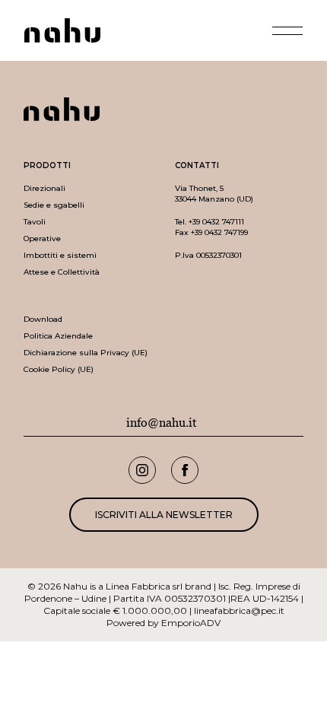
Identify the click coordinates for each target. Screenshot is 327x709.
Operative (42, 238)
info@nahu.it (161, 423)
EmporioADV (191, 622)
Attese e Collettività (62, 272)
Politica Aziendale (58, 336)
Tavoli (35, 222)
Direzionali (44, 188)
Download (43, 319)
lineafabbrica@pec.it (239, 610)
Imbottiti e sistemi (60, 255)
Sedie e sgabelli (54, 205)
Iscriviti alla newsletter (164, 514)
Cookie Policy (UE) (59, 369)
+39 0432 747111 (216, 222)
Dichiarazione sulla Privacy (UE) (86, 353)
